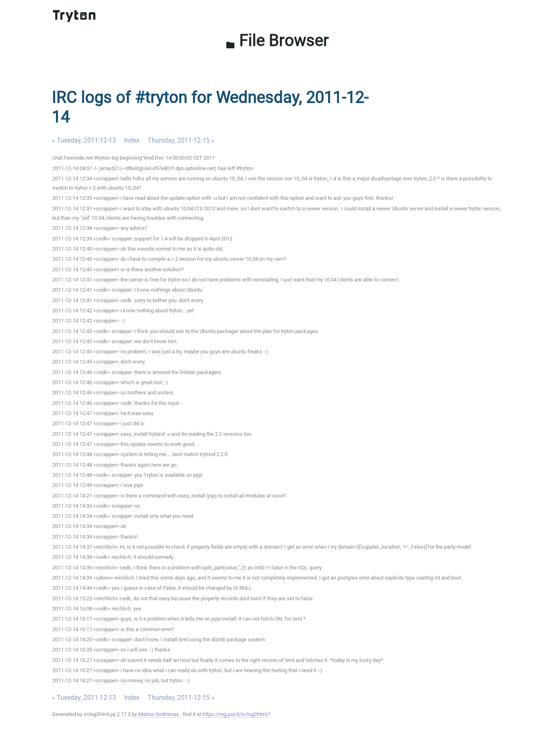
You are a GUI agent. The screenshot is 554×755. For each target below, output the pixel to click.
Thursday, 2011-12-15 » (181, 140)
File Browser (277, 40)
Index (132, 140)
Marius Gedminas (158, 714)
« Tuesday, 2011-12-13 (84, 140)
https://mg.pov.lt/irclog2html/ (235, 714)
